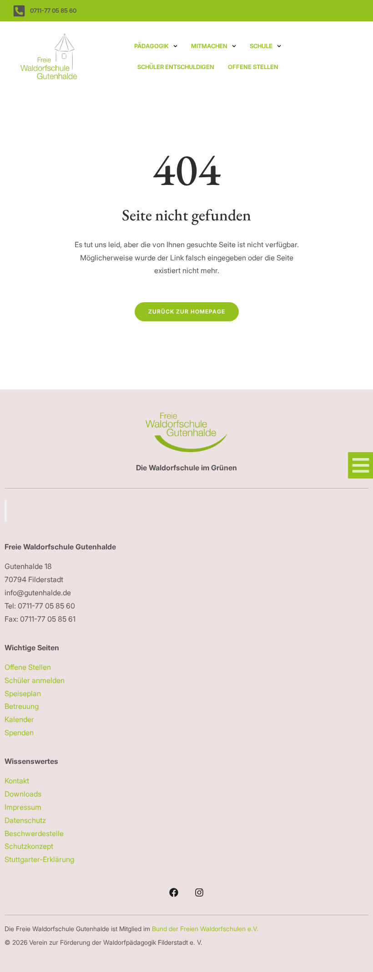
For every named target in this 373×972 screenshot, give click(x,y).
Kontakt (17, 780)
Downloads (23, 793)
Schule (261, 46)
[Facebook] (174, 892)
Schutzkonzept (29, 846)
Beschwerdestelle (34, 833)
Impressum (23, 807)
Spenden (19, 732)
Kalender (19, 719)
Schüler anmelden (35, 680)
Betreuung (22, 706)
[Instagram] (199, 892)
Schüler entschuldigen (175, 66)
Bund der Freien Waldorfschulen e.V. (206, 928)
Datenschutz (25, 820)
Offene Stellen (253, 66)
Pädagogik (151, 46)
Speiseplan (23, 693)
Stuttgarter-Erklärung (39, 859)
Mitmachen (209, 46)
